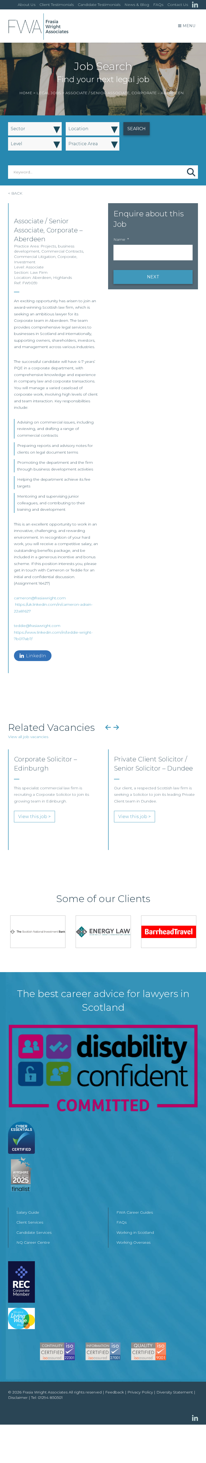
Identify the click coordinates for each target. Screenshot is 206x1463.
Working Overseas (133, 1242)
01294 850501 (50, 1397)
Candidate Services (34, 1232)
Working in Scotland (135, 1232)
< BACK (15, 193)
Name (121, 239)
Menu (189, 25)
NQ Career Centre (33, 1242)
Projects (48, 246)
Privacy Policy (140, 1392)
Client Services (29, 1222)
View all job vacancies (28, 736)
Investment (24, 262)
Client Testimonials (56, 4)
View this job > (34, 816)
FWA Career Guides (134, 1212)
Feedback (114, 1392)
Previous (108, 727)
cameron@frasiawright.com (40, 598)
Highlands (62, 277)
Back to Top (191, 1448)
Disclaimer (18, 1397)
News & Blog (136, 4)
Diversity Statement (174, 1392)
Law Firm (38, 272)
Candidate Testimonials (99, 4)
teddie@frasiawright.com (37, 625)
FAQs (158, 4)
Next (116, 727)
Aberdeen (41, 277)
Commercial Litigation (35, 256)
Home (25, 92)
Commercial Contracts (62, 251)
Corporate (66, 256)
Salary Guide (27, 1212)
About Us (26, 4)
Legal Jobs (48, 92)
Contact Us (177, 4)
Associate (35, 267)
